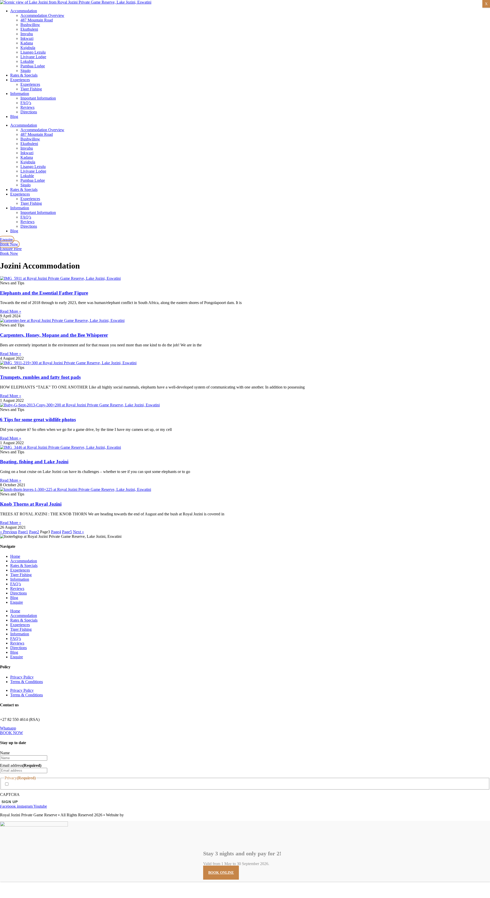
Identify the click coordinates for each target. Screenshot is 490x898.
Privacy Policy (22, 677)
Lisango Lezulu (33, 52)
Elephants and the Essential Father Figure (44, 293)
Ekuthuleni (29, 29)
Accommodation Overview (42, 15)
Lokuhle (27, 61)
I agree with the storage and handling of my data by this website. (62, 784)
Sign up (10, 802)
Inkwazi (26, 38)
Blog (14, 116)
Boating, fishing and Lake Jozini (34, 461)
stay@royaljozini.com (17, 715)
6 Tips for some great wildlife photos (38, 419)
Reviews (27, 107)
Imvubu (26, 34)
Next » (78, 532)
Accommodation (23, 11)
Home (15, 556)
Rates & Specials (24, 75)
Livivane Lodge (33, 57)
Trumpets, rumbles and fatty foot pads (40, 377)
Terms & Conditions (26, 681)
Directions (28, 112)
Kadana (26, 43)
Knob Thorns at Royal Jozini (31, 504)
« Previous (8, 532)
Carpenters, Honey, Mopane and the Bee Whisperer (54, 335)
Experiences (20, 80)
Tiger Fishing (31, 89)
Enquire (16, 602)
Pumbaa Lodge (32, 66)
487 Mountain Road (36, 20)
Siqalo (25, 70)
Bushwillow (30, 24)
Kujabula (27, 47)
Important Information (38, 98)
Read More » (10, 311)
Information (19, 93)
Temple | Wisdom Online (145, 815)
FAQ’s (25, 103)
